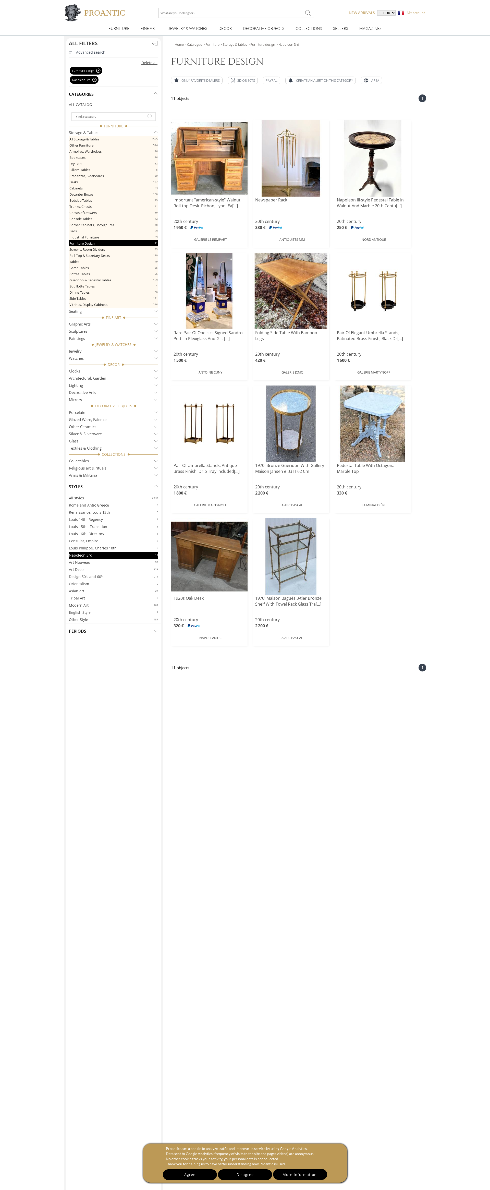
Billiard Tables (113, 169)
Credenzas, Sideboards (113, 176)
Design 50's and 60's (113, 576)
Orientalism (113, 583)
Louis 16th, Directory (113, 533)
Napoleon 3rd (113, 555)
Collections (309, 28)
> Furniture (210, 44)
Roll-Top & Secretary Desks (113, 255)
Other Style (113, 619)
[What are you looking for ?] (308, 13)
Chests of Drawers (113, 212)
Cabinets (113, 188)
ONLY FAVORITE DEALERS (200, 80)
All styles (113, 498)
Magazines (370, 28)
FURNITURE (113, 126)
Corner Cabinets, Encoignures (113, 225)
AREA (375, 80)
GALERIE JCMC (292, 372)
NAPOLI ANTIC (210, 637)
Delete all (149, 62)
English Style (113, 612)
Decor (225, 28)
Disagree (245, 1174)
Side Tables (113, 298)
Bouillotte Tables (113, 286)
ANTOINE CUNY (210, 372)
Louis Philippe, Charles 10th (113, 548)
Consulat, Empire (113, 540)
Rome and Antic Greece (113, 505)
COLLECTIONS (114, 454)
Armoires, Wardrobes (113, 151)
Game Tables (113, 268)
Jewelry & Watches (187, 28)
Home (179, 44)
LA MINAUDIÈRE (374, 505)
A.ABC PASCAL (292, 505)
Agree (189, 1174)
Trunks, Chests (113, 206)
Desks (113, 182)
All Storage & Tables (113, 139)
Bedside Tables (113, 200)
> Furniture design (261, 44)
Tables (113, 261)
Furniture (118, 28)
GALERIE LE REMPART (210, 239)
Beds (113, 231)
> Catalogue (193, 44)
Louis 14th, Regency (113, 519)
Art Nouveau (113, 562)
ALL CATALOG (80, 104)
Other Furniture (113, 145)
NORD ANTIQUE (374, 239)
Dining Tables (113, 292)
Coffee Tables (113, 274)
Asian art (113, 590)
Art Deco (113, 569)
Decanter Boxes (113, 194)
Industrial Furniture (113, 237)
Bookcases (113, 157)
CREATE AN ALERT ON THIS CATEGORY (324, 80)
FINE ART (113, 317)
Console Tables (113, 219)
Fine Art (149, 28)
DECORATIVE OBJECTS (113, 405)
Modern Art (113, 605)
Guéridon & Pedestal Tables (113, 280)
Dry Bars (113, 163)
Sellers (340, 28)
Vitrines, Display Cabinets (113, 304)
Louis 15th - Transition (113, 526)
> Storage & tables (233, 44)
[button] (243, 80)
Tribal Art (113, 598)
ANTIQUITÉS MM (292, 239)
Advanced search (90, 52)
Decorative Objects (263, 28)
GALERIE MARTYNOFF (373, 372)
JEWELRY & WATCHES (113, 344)
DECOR (114, 364)
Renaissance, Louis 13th (113, 512)
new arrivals (362, 12)
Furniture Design (113, 243)
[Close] (98, 71)
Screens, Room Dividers (113, 249)
